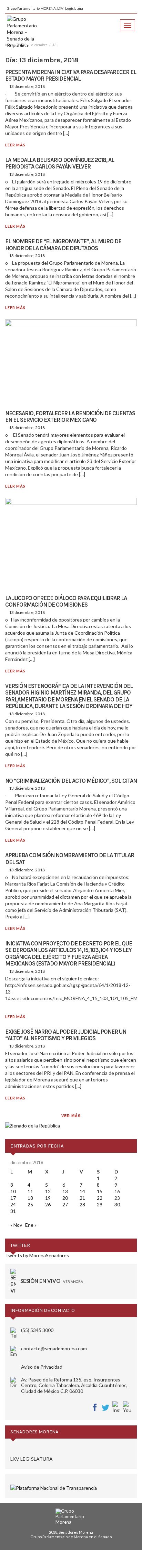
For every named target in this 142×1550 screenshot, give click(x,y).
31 (13, 1211)
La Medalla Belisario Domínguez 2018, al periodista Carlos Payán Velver (59, 163)
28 (82, 1204)
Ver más (71, 1116)
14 (82, 1191)
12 (48, 1191)
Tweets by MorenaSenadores (37, 1255)
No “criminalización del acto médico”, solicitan (71, 780)
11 (30, 1191)
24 (13, 1204)
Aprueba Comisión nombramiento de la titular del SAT (69, 858)
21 (82, 1198)
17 (13, 1198)
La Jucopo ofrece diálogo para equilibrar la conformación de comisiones (66, 601)
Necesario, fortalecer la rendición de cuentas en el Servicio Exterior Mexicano (70, 417)
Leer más (15, 145)
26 (48, 1204)
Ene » (31, 1225)
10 (13, 1191)
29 (99, 1204)
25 (30, 1204)
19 (48, 1198)
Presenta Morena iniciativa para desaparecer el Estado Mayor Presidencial (70, 75)
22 (99, 1198)
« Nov (16, 1225)
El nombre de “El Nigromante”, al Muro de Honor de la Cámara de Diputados (63, 245)
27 (65, 1204)
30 (117, 1204)
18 (30, 1198)
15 (99, 1191)
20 (65, 1198)
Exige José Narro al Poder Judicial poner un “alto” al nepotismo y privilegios (65, 1035)
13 (65, 1191)
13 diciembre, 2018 (27, 86)
